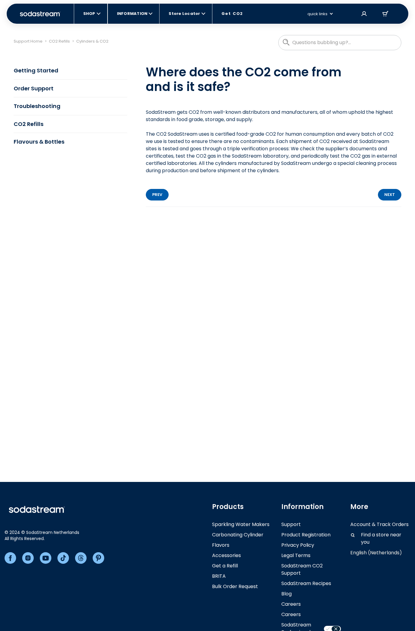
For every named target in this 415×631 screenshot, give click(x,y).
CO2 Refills (59, 41)
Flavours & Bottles (39, 141)
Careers (291, 604)
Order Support (33, 88)
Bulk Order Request (235, 586)
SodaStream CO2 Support (302, 569)
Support (291, 524)
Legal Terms (295, 555)
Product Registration (306, 534)
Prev (157, 194)
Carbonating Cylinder (237, 534)
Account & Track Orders (379, 524)
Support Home (28, 41)
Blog (286, 593)
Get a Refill (225, 565)
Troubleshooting (37, 106)
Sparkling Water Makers (240, 524)
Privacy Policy (297, 545)
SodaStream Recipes (306, 583)
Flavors (220, 545)
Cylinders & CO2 (92, 41)
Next (389, 194)
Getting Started (36, 70)
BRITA (219, 576)
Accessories (226, 555)
